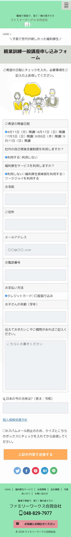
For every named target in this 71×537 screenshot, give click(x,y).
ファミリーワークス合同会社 (35, 506)
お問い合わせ (41, 493)
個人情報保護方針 (15, 420)
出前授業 (41, 489)
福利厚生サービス (24, 489)
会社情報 (55, 489)
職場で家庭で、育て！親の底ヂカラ (35, 500)
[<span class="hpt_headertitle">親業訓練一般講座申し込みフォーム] (44, 470)
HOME (8, 489)
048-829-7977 (39, 513)
